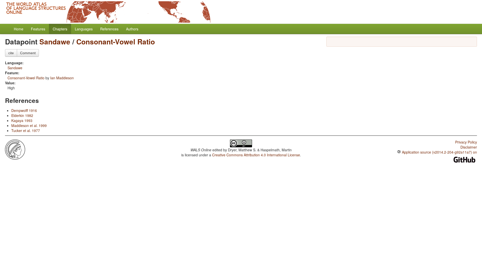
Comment (28, 53)
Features (38, 28)
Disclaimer (468, 147)
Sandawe (54, 41)
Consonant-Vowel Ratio (115, 41)
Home (18, 28)
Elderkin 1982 (22, 115)
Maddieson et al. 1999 (29, 125)
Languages (84, 28)
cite (11, 53)
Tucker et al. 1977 (25, 130)
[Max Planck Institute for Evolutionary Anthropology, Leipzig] (15, 149)
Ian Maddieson (62, 77)
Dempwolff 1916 (24, 110)
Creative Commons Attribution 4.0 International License (256, 154)
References (109, 28)
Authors (132, 28)
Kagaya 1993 (21, 120)
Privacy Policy (466, 142)
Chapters (60, 28)
